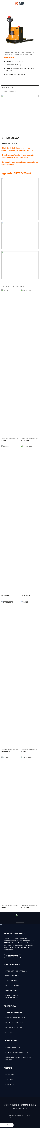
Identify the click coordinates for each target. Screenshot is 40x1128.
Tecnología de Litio (15, 1018)
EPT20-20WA (25, 907)
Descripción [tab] (7, 87)
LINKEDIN (9, 1084)
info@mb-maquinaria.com (16, 1052)
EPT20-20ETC (5, 751)
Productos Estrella (16, 971)
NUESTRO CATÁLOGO (14, 1023)
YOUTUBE (9, 1080)
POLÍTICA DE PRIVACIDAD (14, 1117)
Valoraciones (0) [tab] (9, 91)
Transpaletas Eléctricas (24, 53)
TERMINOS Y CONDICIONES (16, 1115)
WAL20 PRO (5, 595)
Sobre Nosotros (13, 1013)
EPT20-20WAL (25, 595)
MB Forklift (8, 53)
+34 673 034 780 (13, 1047)
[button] (2, 3)
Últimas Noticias (13, 1027)
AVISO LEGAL (28, 1117)
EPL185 (3, 907)
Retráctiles (11, 990)
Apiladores (11, 981)
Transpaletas (12, 976)
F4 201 (3, 440)
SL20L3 (23, 751)
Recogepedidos (13, 986)
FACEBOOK (10, 1075)
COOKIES (29, 1115)
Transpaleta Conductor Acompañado (18, 54)
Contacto (10, 1032)
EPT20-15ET (25, 440)
